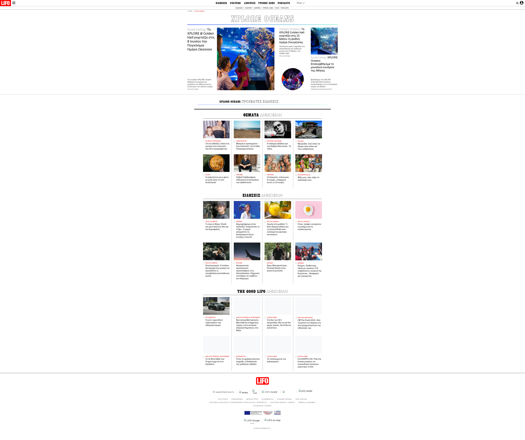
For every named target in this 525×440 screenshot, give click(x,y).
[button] (13, 3)
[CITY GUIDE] (270, 392)
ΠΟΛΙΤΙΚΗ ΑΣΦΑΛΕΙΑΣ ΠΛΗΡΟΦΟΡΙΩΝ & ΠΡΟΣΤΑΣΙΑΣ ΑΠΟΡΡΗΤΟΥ (238, 402)
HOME (190, 11)
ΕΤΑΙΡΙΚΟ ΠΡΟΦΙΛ (284, 399)
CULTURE (235, 3)
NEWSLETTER (252, 399)
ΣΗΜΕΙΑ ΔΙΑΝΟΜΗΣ (307, 402)
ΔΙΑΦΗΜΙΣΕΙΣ (268, 399)
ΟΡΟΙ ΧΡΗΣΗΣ (301, 399)
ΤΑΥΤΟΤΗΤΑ (223, 399)
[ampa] (243, 392)
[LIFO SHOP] (305, 391)
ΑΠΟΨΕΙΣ (250, 3)
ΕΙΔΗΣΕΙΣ (221, 3)
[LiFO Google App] (252, 421)
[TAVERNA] (289, 392)
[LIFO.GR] (5, 3)
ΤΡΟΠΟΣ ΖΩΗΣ (266, 3)
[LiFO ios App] (273, 421)
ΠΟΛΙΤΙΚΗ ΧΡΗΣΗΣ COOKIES (282, 402)
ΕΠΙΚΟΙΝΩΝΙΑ (237, 399)
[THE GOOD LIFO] (255, 391)
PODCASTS (284, 3)
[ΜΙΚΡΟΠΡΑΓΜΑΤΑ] (224, 392)
